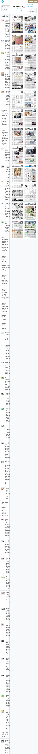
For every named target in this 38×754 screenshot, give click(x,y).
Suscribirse (33, 9)
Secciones (6, 6)
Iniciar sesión (32, 11)
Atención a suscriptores (30, 5)
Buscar (5, 9)
